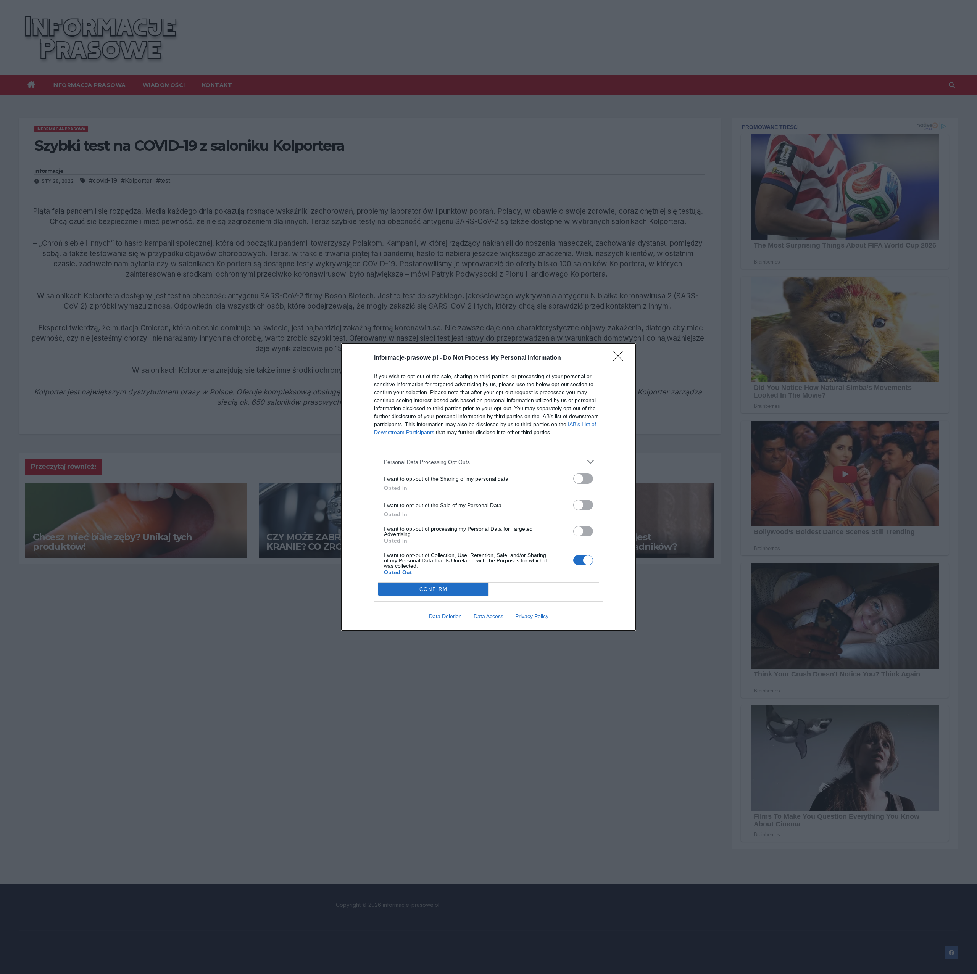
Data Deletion (445, 616)
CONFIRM (433, 589)
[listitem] (488, 462)
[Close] (620, 358)
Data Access (488, 616)
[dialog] (488, 487)
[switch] (583, 478)
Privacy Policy (531, 616)
